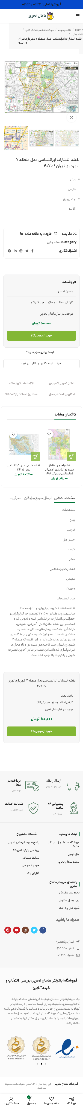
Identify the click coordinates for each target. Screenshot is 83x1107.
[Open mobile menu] (77, 15)
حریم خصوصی (30, 865)
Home (79, 30)
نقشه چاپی (77, 34)
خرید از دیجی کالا (41, 335)
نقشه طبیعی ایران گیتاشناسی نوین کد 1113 (23, 467)
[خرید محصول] (71, 456)
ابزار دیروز (74, 854)
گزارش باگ (33, 873)
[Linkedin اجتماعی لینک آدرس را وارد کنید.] (15, 251)
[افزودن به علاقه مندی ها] (49, 434)
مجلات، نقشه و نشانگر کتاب (39, 30)
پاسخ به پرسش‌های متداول (23, 842)
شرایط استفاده (30, 857)
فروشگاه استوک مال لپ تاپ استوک (64, 844)
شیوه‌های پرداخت (69, 907)
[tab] (64, 498)
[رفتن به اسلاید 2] (41, 1064)
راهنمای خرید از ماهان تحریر (63, 884)
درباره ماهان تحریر (69, 861)
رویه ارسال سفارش (69, 900)
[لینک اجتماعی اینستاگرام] (25, 930)
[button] (9, 1048)
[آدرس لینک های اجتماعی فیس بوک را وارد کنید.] (32, 251)
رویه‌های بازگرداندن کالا (26, 850)
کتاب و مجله (64, 30)
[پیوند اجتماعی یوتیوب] (16, 930)
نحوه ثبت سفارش (69, 892)
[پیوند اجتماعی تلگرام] (9, 251)
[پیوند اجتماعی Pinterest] (21, 251)
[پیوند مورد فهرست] (41, 948)
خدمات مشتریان (26, 834)
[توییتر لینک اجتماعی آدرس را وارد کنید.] (27, 251)
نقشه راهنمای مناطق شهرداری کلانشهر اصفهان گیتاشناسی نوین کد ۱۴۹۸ (59, 469)
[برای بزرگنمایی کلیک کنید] (71, 117)
